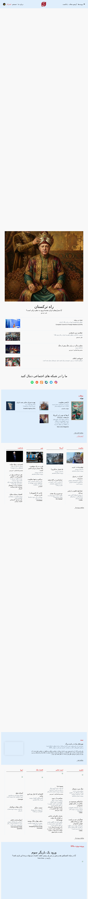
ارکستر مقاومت (64, 402)
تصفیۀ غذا (60, 786)
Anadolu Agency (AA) (29, 408)
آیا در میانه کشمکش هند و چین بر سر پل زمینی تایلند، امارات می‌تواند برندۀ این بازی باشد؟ (44, 856)
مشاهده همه (80, 760)
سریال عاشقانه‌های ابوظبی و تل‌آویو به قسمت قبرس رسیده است (75, 482)
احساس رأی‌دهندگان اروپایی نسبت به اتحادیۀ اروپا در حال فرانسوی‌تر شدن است (14, 823)
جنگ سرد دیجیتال (77, 789)
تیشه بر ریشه (78, 320)
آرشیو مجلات (73, 4)
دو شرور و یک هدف (56, 493)
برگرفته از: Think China (44, 858)
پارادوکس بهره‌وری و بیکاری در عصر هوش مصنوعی (75, 803)
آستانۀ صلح (19, 793)
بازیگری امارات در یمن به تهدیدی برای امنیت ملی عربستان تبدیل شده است (63, 360)
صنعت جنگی (38, 808)
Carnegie (20, 799)
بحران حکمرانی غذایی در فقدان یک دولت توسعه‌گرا (55, 818)
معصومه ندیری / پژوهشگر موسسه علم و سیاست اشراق (15, 487)
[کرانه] (44, 4)
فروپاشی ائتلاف (77, 358)
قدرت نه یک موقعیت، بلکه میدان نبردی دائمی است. (35, 468)
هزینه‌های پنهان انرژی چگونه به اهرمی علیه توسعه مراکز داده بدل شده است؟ (75, 827)
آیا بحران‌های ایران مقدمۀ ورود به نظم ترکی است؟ (44, 310)
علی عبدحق (44, 313)
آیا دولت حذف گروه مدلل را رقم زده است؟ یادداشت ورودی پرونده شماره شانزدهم (55, 790)
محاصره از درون (57, 798)
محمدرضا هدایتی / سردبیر (75, 350)
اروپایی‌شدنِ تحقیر (16, 820)
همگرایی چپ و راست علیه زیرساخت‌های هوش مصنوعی (75, 822)
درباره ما (20, 4)
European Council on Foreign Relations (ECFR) (69, 324)
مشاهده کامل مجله (78, 433)
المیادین (40, 486)
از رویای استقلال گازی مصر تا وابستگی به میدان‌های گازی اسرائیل (75, 496)
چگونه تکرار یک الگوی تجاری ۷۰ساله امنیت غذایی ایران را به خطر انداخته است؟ (54, 823)
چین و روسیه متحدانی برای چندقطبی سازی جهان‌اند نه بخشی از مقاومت (35, 483)
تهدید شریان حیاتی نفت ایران (26, 402)
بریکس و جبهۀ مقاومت (35, 479)
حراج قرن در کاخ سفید (55, 480)
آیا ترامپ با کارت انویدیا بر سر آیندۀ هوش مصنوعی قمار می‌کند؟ (55, 483)
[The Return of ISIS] (13, 324)
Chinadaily (39, 500)
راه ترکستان (44, 307)
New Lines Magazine (63, 427)
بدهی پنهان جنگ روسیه (35, 821)
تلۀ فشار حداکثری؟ (57, 469)
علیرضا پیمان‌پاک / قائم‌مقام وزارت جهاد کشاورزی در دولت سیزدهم (55, 808)
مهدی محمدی (65, 408)
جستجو (14, 4)
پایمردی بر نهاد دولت (16, 464)
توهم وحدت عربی (77, 467)
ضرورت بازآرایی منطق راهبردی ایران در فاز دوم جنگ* (68, 335)
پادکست (65, 4)
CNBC (81, 812)
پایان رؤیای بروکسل (16, 807)
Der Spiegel (59, 499)
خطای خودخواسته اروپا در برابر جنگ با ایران (70, 322)
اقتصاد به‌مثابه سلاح (16, 494)
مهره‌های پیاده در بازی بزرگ (74, 744)
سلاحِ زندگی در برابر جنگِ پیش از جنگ (70, 346)
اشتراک (9, 4)
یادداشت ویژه (79, 348)
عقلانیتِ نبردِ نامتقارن (76, 333)
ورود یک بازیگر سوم (44, 852)
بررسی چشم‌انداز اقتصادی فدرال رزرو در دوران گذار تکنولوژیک (75, 809)
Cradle (80, 500)
